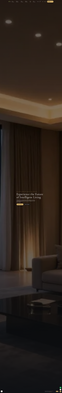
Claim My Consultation (31, 199)
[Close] (37, 192)
